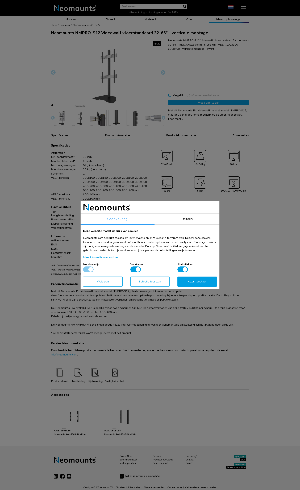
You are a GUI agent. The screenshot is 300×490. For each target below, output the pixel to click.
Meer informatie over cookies (100, 257)
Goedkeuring (117, 219)
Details (187, 219)
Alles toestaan (197, 282)
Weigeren (103, 282)
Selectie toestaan (150, 282)
